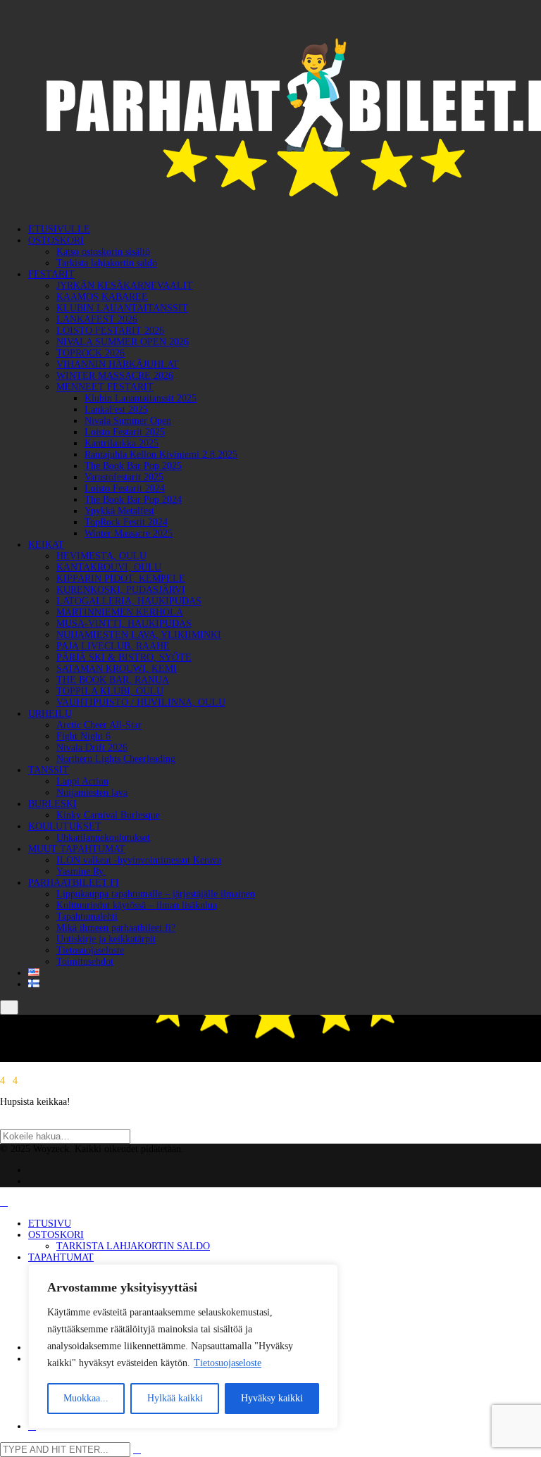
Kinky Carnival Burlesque (108, 815)
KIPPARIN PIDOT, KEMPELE (120, 578)
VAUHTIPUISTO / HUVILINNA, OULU (140, 702)
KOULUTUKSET (64, 826)
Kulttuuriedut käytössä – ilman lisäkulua (136, 905)
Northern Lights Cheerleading (115, 758)
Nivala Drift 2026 (92, 747)
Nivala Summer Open (128, 420)
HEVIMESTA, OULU (101, 556)
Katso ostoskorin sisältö (103, 251)
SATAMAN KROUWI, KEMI (116, 668)
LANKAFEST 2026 (96, 319)
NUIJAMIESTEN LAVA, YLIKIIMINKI (138, 635)
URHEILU (50, 713)
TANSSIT (48, 770)
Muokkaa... (85, 1398)
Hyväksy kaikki (272, 1398)
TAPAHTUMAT (61, 1257)
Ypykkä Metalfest (119, 511)
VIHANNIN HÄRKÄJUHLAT (117, 364)
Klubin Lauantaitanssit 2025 (141, 398)
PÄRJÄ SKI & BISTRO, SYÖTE (124, 657)
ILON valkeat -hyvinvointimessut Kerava (138, 860)
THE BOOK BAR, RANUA (112, 680)
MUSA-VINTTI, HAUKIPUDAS (124, 623)
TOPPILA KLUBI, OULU (109, 691)
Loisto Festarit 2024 (125, 488)
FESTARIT (51, 274)
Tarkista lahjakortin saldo (106, 263)
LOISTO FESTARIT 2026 (110, 330)
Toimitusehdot (84, 961)
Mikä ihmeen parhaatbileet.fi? (115, 928)
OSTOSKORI (56, 240)
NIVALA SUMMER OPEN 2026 (122, 342)
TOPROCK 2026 (90, 353)
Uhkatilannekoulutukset (103, 837)
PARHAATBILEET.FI (73, 882)
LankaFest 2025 (116, 409)
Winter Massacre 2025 (129, 533)
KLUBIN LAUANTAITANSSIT (122, 308)
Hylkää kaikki (175, 1398)
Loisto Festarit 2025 (125, 432)
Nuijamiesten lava (92, 792)
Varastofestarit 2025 (124, 477)
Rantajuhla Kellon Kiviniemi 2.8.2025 (161, 454)
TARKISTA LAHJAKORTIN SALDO (133, 1246)
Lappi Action (82, 781)
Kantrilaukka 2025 (121, 443)
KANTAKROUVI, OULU (108, 567)
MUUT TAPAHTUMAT (76, 849)
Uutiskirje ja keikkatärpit (106, 939)
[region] (183, 1346)
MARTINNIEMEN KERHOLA (119, 612)
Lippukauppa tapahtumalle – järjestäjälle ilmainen (155, 894)
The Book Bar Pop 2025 (133, 466)
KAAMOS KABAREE (102, 297)
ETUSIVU (49, 1223)
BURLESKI (52, 804)
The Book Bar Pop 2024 (133, 499)
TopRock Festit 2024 (126, 522)
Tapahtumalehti (87, 916)
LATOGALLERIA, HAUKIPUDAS (128, 601)
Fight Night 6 (83, 736)
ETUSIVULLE (59, 229)
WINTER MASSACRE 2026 (114, 375)
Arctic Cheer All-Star (99, 725)
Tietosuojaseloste (227, 1363)
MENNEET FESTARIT (105, 387)
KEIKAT (46, 544)
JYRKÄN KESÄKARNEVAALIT (124, 285)
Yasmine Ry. (81, 871)
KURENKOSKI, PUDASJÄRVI (120, 589)
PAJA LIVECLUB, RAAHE (113, 646)
